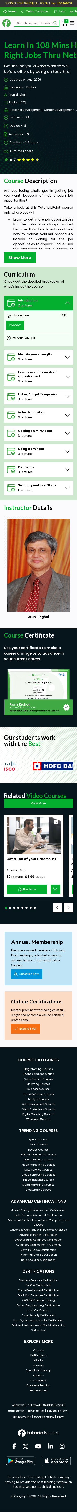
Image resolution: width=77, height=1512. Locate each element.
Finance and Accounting (38, 1074)
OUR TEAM (34, 1405)
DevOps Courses (38, 1149)
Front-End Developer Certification (38, 1295)
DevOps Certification (38, 1285)
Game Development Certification (38, 1290)
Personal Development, (26, 110)
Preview (15, 325)
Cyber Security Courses (38, 1079)
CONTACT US (16, 1411)
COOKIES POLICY (44, 1417)
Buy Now (29, 889)
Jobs (60, 11)
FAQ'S (60, 1417)
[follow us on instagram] (62, 1446)
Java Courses (38, 1144)
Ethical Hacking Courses (38, 1179)
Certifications (38, 1355)
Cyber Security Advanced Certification (38, 1239)
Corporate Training (38, 1385)
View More (38, 803)
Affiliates (38, 1375)
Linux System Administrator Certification (38, 1320)
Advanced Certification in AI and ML (38, 1244)
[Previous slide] (57, 907)
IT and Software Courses (38, 1094)
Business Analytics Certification (38, 1280)
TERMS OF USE (36, 1411)
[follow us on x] (25, 1446)
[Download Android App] (20, 1460)
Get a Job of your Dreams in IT (32, 859)
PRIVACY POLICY (57, 1411)
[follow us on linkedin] (50, 1446)
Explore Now (27, 1029)
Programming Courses (38, 1069)
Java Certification (38, 1310)
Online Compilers (36, 11)
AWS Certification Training (38, 1300)
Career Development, (59, 110)
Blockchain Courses (38, 1189)
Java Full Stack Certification (38, 1250)
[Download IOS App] (56, 1461)
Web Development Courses (38, 1104)
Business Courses (38, 1089)
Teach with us (38, 1390)
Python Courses (38, 1139)
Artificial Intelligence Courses (38, 1154)
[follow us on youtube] (38, 1446)
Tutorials (38, 1365)
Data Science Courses (38, 1169)
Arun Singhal (17, 95)
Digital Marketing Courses (38, 1114)
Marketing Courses (38, 1084)
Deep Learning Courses (38, 1159)
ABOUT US (18, 1405)
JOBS (59, 1405)
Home (10, 11)
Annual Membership (38, 1370)
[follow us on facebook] (14, 1446)
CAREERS (48, 1405)
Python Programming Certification (38, 1305)
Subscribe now (29, 974)
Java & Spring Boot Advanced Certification (38, 1210)
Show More (19, 257)
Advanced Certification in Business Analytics (38, 1229)
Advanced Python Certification (38, 1235)
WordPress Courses (38, 1119)
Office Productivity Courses (38, 1109)
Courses (38, 1350)
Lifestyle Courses (38, 1099)
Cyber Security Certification (38, 1315)
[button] (6, 908)
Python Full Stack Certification (38, 1255)
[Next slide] (68, 907)
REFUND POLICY (22, 1417)
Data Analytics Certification (38, 1260)
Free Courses (38, 1380)
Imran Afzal (18, 870)
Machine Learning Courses (38, 1164)
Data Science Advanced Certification (38, 1215)
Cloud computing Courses (38, 1174)
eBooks (38, 1360)
